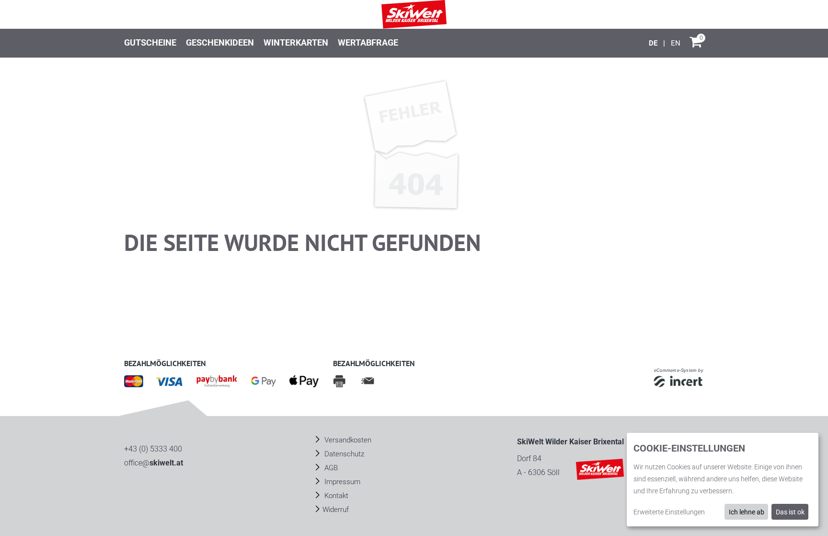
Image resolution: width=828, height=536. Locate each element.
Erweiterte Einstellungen (669, 512)
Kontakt (335, 495)
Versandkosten (346, 440)
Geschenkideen (220, 42)
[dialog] (722, 479)
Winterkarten (296, 42)
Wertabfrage (368, 42)
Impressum (341, 481)
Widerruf (335, 509)
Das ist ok (790, 512)
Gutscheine (150, 42)
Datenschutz (343, 454)
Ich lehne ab (746, 512)
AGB (330, 468)
